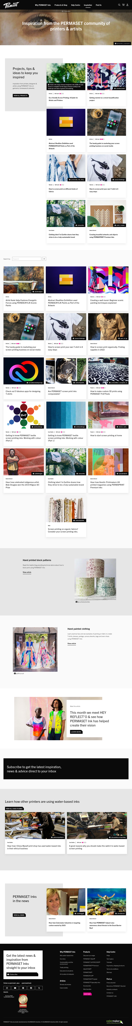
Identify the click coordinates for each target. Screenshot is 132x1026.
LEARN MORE (76, 732)
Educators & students (66, 971)
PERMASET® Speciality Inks (91, 982)
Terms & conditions (112, 969)
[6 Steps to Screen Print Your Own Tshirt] (106, 176)
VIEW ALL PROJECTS (20, 95)
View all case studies (14, 809)
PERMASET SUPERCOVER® (91, 962)
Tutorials (109, 962)
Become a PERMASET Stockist (116, 986)
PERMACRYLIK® (88, 976)
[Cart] (123, 5)
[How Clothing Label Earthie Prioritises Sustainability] (66, 221)
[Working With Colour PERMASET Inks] (66, 424)
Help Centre (75, 5)
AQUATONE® (87, 969)
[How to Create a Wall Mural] (108, 288)
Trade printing (64, 967)
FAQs (108, 955)
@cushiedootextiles (84, 602)
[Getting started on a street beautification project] (106, 85)
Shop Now (87, 994)
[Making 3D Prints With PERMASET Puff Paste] (108, 378)
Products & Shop (61, 5)
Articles (63, 980)
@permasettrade (26, 983)
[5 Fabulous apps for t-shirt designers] (23, 378)
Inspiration (88, 5)
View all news (19, 915)
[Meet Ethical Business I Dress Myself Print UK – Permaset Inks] (35, 833)
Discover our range (89, 955)
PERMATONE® (87, 972)
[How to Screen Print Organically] (108, 334)
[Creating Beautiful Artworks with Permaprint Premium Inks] (106, 221)
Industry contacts (112, 989)
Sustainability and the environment (66, 963)
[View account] (127, 5)
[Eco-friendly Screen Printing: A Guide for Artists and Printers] (66, 85)
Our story (63, 959)
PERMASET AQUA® (89, 959)
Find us (109, 979)
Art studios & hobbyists (67, 974)
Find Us (98, 5)
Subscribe (13, 974)
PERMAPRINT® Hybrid (90, 979)
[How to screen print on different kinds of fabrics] (66, 176)
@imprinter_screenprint (123, 43)
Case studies (64, 988)
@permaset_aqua (14, 983)
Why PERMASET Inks (43, 5)
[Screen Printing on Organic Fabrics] (66, 516)
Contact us (110, 993)
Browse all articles (65, 984)
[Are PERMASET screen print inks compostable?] (66, 378)
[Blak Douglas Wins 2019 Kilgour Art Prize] (23, 470)
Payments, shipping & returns (116, 965)
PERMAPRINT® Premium (91, 965)
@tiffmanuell (20, 673)
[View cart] (123, 5)
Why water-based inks (66, 955)
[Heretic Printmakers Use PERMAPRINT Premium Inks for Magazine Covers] (108, 470)
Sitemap (109, 972)
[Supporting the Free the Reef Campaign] (106, 910)
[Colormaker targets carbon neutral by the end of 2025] (66, 910)
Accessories (87, 986)
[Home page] (11, 5)
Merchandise (87, 989)
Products (86, 951)
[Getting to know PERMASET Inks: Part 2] (23, 424)
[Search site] (119, 5)
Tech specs (110, 959)
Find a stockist (111, 982)
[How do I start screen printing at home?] (108, 424)
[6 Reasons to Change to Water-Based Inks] (97, 833)
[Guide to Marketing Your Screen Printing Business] (106, 130)
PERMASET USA (112, 996)
